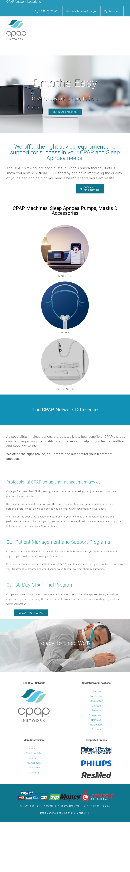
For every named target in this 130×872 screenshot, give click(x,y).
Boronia (96, 729)
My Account (34, 762)
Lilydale (96, 691)
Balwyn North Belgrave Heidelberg (96, 720)
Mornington (96, 701)
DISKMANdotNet (80, 813)
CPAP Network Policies (97, 806)
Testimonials (33, 753)
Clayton (96, 705)
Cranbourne (96, 696)
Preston (96, 710)
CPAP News (34, 767)
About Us (33, 748)
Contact (33, 758)
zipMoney (33, 772)
